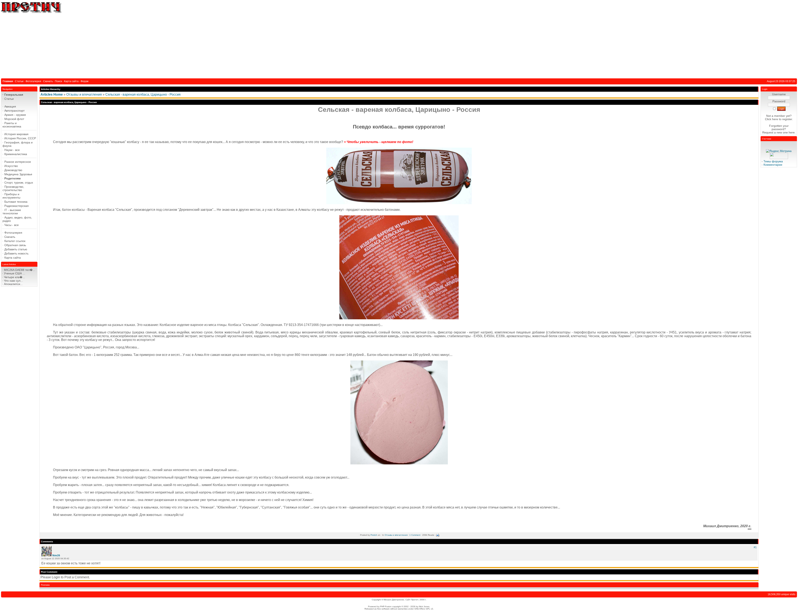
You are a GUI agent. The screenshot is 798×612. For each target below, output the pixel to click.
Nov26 (56, 555)
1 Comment (414, 535)
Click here (771, 119)
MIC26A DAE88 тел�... (19, 269)
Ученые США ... (14, 273)
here (792, 132)
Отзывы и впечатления (84, 94)
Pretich (374, 535)
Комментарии (773, 164)
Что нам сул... (13, 280)
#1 (755, 547)
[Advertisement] (399, 45)
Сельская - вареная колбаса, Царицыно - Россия (143, 94)
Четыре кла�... (14, 277)
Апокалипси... (13, 284)
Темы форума (773, 161)
